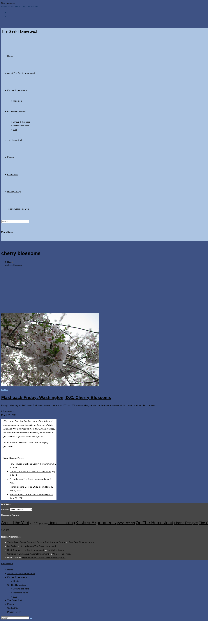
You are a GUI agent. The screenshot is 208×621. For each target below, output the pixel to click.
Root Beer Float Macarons (81, 542)
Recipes (191, 523)
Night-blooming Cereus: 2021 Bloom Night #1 (31, 494)
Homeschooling (61, 523)
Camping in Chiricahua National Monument (30, 471)
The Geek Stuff (14, 600)
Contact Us (12, 608)
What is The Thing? (61, 554)
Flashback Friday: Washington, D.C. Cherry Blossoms (56, 397)
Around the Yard (15, 523)
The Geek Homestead (19, 31)
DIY (35, 523)
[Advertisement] (111, 289)
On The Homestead (154, 522)
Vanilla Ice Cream (56, 550)
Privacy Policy (14, 612)
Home (10, 569)
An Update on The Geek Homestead (27, 479)
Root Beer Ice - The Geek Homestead (25, 550)
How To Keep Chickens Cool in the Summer (31, 464)
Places (4, 389)
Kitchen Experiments (96, 522)
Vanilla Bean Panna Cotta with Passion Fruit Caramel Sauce (36, 542)
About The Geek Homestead (21, 573)
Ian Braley (12, 546)
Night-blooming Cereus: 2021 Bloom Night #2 (31, 487)
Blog (31, 523)
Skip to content (8, 3)
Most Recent (125, 523)
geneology (43, 523)
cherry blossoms (14, 265)
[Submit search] (31, 618)
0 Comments (7, 411)
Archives (5, 509)
